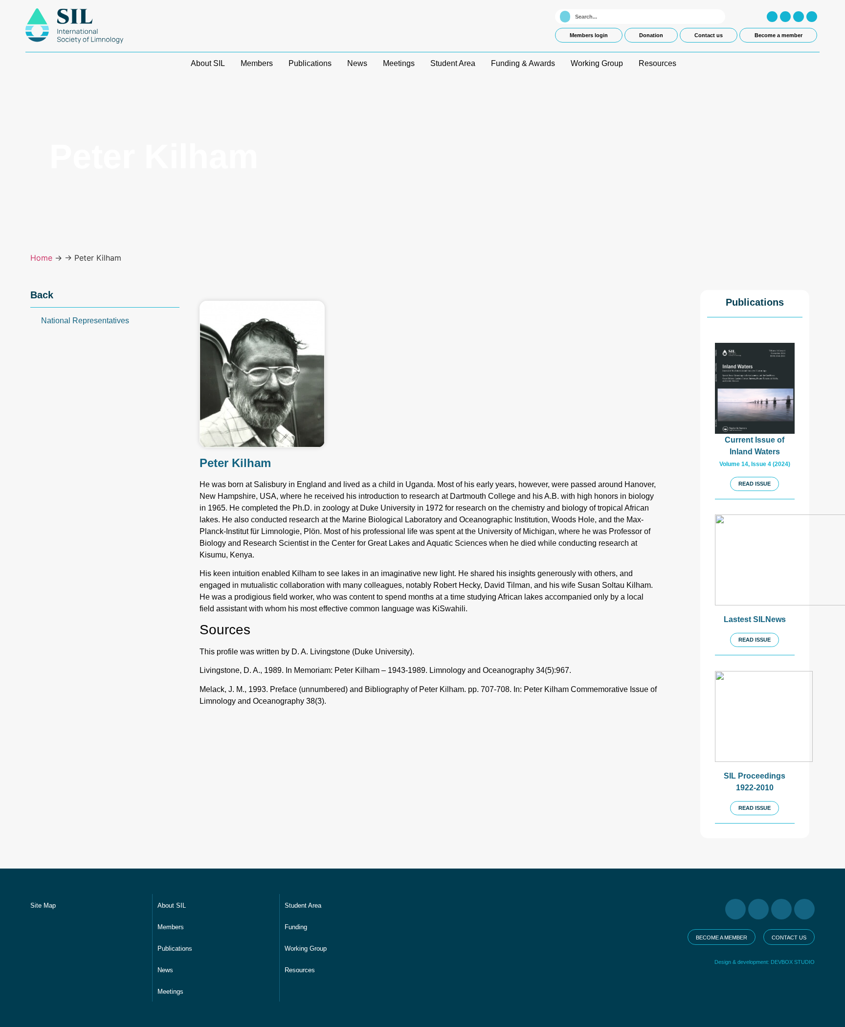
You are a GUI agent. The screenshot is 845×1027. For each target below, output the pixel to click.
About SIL (208, 63)
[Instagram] (772, 16)
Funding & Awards (523, 63)
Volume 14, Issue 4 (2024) (754, 464)
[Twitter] (785, 16)
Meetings (399, 63)
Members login (589, 35)
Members (257, 63)
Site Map (43, 905)
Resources (657, 63)
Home (41, 258)
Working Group (597, 63)
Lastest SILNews (755, 619)
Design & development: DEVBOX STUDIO (764, 962)
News (357, 63)
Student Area (452, 63)
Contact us (708, 35)
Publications (310, 63)
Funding (296, 927)
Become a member (778, 35)
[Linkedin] (811, 16)
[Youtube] (798, 16)
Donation (651, 35)
